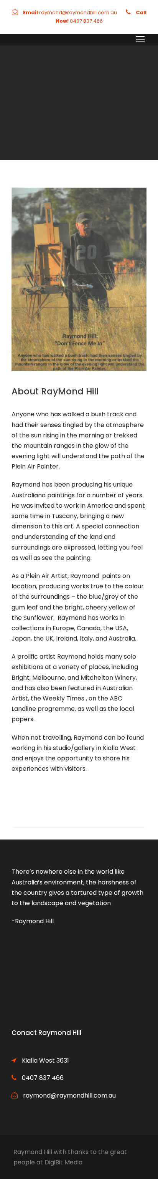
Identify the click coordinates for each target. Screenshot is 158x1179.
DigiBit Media (63, 1162)
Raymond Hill (32, 1152)
